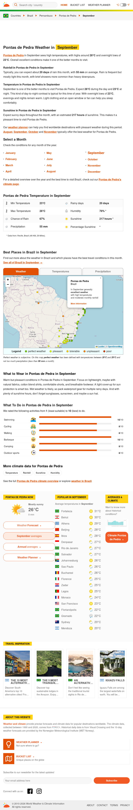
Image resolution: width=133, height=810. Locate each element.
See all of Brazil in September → (22, 262)
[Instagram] (39, 791)
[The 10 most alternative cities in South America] (17, 664)
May (49, 153)
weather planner (18, 127)
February (11, 159)
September (89, 15)
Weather (21, 271)
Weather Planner (99, 4)
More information (78, 303)
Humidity (55, 472)
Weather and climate (14, 723)
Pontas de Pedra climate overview (37, 481)
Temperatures (60, 271)
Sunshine (40, 472)
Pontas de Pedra (67, 15)
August (7, 132)
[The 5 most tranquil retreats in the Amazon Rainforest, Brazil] (49, 664)
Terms (114, 805)
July (49, 165)
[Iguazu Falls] (112, 664)
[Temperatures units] (123, 4)
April (8, 171)
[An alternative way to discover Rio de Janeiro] (80, 664)
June (50, 159)
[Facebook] (30, 791)
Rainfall (27, 472)
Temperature (11, 472)
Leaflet (101, 346)
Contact (102, 805)
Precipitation (103, 271)
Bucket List (77, 4)
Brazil (30, 15)
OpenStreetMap (115, 346)
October (33, 132)
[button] (72, 341)
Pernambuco (46, 15)
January (11, 153)
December (94, 171)
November (50, 132)
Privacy (125, 805)
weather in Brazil (81, 481)
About (91, 805)
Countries (16, 15)
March (9, 165)
